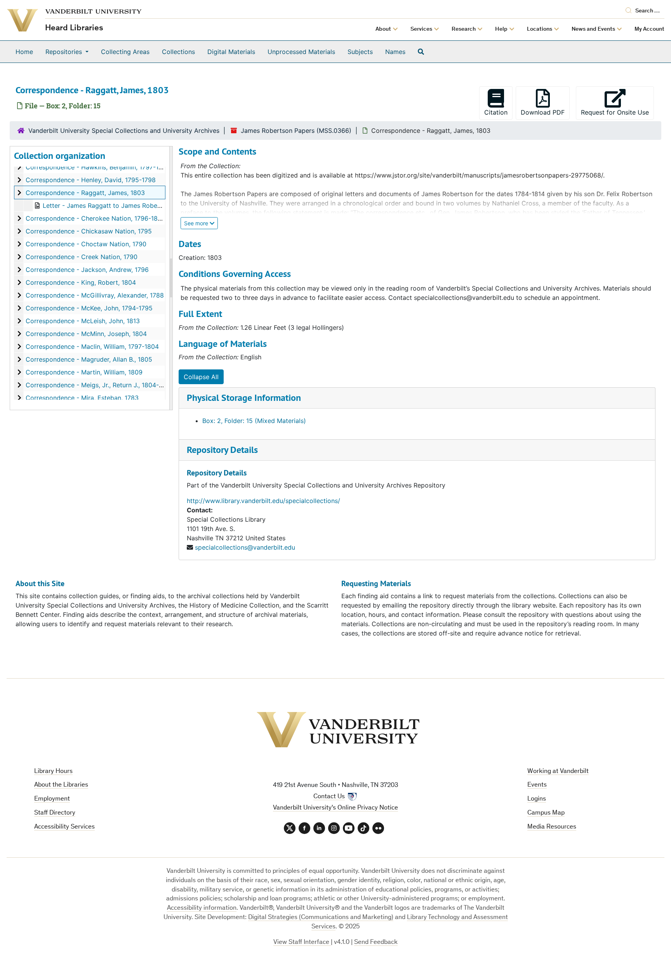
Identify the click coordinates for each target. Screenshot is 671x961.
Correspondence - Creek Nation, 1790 (81, 257)
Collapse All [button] (201, 377)
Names (395, 52)
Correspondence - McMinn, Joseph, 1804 (86, 334)
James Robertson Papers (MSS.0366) (296, 130)
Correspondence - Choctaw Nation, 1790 (86, 244)
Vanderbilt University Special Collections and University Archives (123, 130)
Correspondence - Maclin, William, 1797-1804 (92, 346)
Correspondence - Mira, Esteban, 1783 (82, 398)
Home (24, 52)
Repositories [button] (64, 52)
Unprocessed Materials (301, 52)
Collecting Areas (125, 52)
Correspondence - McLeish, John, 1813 (83, 321)
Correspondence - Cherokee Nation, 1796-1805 (95, 218)
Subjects (360, 52)
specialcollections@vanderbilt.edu (245, 547)
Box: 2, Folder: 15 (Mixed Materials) (254, 421)
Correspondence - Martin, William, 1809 (84, 372)
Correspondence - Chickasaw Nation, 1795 (89, 231)
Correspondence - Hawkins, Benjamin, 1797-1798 (98, 167)
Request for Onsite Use (617, 112)
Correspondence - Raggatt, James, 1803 (85, 193)
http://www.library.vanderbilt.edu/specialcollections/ (263, 501)
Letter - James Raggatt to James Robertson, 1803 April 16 (129, 205)
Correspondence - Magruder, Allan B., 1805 (89, 359)
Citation (496, 112)
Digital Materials (231, 52)
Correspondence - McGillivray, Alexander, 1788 (95, 295)
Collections (178, 52)
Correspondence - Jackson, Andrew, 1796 (87, 269)
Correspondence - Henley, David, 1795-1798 (91, 180)
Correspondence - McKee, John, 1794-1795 (89, 308)
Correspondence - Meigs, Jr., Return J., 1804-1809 (99, 385)
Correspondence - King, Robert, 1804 (81, 282)
